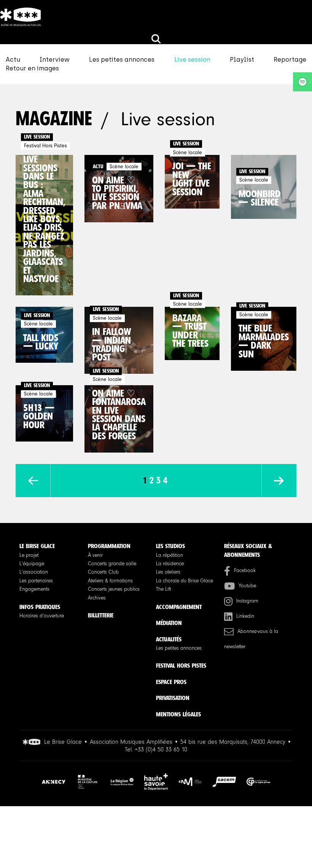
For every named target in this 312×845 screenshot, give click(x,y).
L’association (33, 572)
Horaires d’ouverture (41, 616)
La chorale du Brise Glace (184, 581)
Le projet (28, 555)
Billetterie (100, 615)
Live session (192, 59)
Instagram (247, 601)
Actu (13, 59)
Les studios (170, 546)
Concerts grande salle (112, 564)
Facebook (245, 571)
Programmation (109, 546)
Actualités (168, 639)
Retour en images (32, 68)
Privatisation (172, 698)
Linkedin (245, 616)
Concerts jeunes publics (114, 589)
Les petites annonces (121, 59)
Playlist (242, 59)
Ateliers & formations (110, 581)
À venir (95, 555)
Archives (97, 598)
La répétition (169, 555)
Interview (55, 59)
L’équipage (31, 564)
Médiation (169, 623)
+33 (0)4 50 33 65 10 (161, 749)
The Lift (163, 589)
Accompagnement (179, 607)
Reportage (290, 59)
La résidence (170, 564)
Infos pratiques (39, 607)
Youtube (247, 586)
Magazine (54, 118)
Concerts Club (103, 572)
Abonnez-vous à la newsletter (251, 639)
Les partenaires (36, 581)
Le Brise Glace (37, 546)
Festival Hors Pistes (181, 665)
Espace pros (171, 682)
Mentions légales (178, 714)
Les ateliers (168, 572)
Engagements (34, 589)
